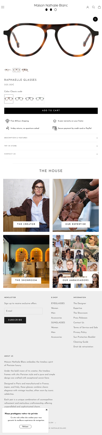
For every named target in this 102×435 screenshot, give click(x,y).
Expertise (77, 308)
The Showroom (80, 313)
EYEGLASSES (58, 303)
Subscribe (15, 320)
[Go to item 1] (8, 70)
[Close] (46, 409)
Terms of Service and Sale (85, 328)
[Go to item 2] (16, 70)
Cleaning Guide (80, 342)
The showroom (26, 280)
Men (53, 313)
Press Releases (80, 318)
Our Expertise (75, 224)
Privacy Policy (80, 332)
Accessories (56, 318)
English (50, 422)
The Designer (79, 303)
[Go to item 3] (25, 70)
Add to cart (51, 111)
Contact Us (78, 323)
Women (54, 308)
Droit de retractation (83, 347)
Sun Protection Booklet (84, 337)
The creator (26, 224)
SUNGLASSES (58, 323)
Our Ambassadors (76, 280)
